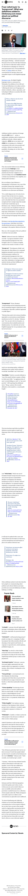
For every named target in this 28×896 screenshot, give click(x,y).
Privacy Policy (18, 885)
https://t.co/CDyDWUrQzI (13, 455)
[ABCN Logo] (9, 2)
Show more (22, 53)
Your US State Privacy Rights (14, 887)
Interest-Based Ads (20, 889)
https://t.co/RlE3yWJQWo (16, 108)
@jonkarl (15, 439)
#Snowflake (10, 394)
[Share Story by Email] (8, 30)
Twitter (9, 70)
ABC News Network (11, 885)
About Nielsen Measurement (11, 890)
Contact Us (18, 892)
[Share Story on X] (5, 30)
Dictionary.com (6, 80)
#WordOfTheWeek (12, 400)
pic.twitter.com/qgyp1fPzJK (14, 403)
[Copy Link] (12, 30)
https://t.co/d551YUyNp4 (14, 511)
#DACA (8, 280)
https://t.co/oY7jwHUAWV (13, 281)
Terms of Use (19, 890)
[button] (2, 2)
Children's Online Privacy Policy (9, 889)
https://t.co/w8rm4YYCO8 (15, 510)
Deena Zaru (5, 25)
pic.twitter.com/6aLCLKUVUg (14, 110)
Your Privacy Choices (11, 892)
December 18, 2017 (12, 408)
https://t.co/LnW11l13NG (14, 401)
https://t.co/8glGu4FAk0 (12, 563)
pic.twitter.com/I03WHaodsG (14, 456)
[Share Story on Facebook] (2, 30)
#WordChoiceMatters (17, 278)
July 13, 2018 (19, 566)
